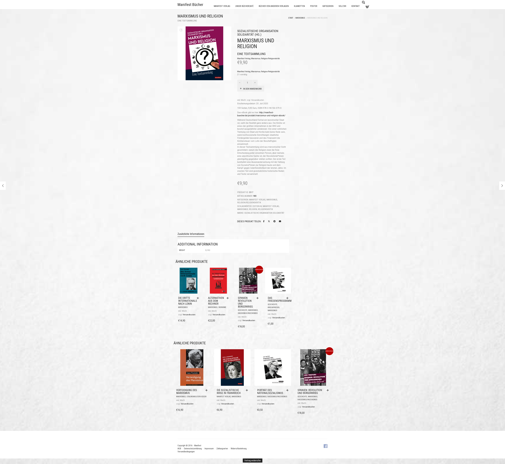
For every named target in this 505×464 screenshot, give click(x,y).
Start (290, 18)
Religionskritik (265, 209)
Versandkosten (257, 100)
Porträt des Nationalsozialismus (270, 392)
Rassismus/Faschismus (248, 313)
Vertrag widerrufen (252, 460)
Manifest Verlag (222, 6)
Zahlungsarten (222, 448)
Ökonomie (222, 307)
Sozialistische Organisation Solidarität (264, 213)
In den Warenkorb (252, 88)
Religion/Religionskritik (270, 58)
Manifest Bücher (190, 4)
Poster (313, 6)
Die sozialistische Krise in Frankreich (229, 392)
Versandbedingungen (186, 451)
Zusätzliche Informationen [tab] (191, 233)
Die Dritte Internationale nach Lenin (187, 300)
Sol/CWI (342, 6)
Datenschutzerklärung (193, 448)
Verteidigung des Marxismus (186, 392)
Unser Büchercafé (244, 6)
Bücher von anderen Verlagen (274, 6)
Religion (253, 209)
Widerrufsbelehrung (239, 448)
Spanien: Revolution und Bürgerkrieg (245, 302)
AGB (179, 448)
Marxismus (300, 18)
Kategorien (327, 6)
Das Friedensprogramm (280, 299)
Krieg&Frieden (273, 307)
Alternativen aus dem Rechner (216, 300)
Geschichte (242, 310)
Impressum (209, 448)
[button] (198, 298)
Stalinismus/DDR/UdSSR (196, 396)
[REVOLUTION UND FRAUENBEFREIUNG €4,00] (502, 185)
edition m (257, 206)
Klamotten (299, 6)
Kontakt (355, 6)
